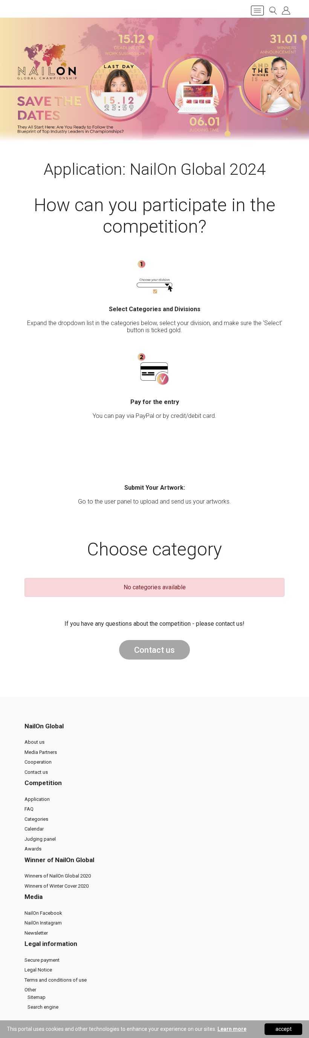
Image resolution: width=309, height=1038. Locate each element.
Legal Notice (38, 970)
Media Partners (40, 752)
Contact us (154, 650)
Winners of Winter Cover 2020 (56, 886)
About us (34, 742)
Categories (36, 819)
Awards (32, 849)
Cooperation (38, 762)
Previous (24, 117)
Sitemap (37, 997)
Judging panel (40, 839)
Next (284, 117)
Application (37, 799)
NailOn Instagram (43, 923)
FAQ (29, 809)
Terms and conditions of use (55, 980)
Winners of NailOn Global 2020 (57, 876)
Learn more (231, 1029)
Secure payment (42, 960)
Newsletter (36, 933)
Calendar (34, 829)
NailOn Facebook (43, 913)
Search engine (43, 1007)
